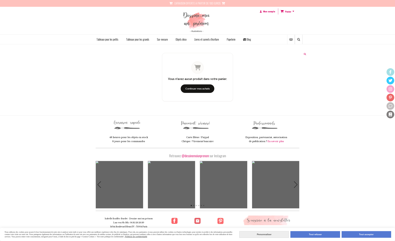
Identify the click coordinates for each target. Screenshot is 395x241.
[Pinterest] (390, 97)
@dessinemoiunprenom (195, 155)
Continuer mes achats (197, 88)
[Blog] (390, 114)
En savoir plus (276, 141)
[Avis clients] (390, 106)
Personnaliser (264, 234)
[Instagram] (390, 89)
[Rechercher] (298, 39)
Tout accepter (366, 234)
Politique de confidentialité (136, 237)
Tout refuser (315, 234)
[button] (99, 184)
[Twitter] (390, 80)
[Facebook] (390, 72)
